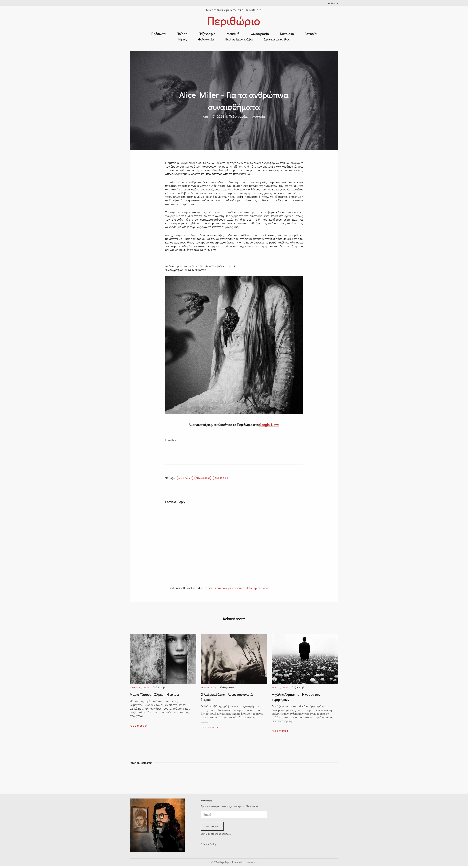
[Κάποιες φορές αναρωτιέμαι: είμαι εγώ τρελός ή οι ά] (221, 778)
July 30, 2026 (280, 687)
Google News (269, 424)
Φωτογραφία (260, 33)
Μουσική (233, 33)
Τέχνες (182, 39)
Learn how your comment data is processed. (241, 588)
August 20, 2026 (139, 687)
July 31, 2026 (208, 687)
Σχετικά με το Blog (277, 39)
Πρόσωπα (158, 33)
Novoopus (251, 862)
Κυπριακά (287, 33)
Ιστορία (311, 33)
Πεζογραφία (207, 33)
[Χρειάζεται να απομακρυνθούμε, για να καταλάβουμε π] (195, 778)
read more (137, 725)
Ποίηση (182, 33)
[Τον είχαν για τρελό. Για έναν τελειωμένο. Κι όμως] (142, 778)
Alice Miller (185, 477)
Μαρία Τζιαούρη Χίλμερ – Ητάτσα (154, 694)
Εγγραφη (212, 826)
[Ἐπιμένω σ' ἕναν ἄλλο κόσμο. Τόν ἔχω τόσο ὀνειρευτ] (325, 778)
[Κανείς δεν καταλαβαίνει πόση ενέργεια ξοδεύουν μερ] (299, 778)
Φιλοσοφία (206, 39)
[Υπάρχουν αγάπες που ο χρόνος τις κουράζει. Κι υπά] (247, 778)
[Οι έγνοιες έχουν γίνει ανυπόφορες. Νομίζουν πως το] (169, 778)
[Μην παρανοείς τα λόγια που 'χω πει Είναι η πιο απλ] (273, 778)
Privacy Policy (208, 844)
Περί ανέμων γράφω (239, 39)
